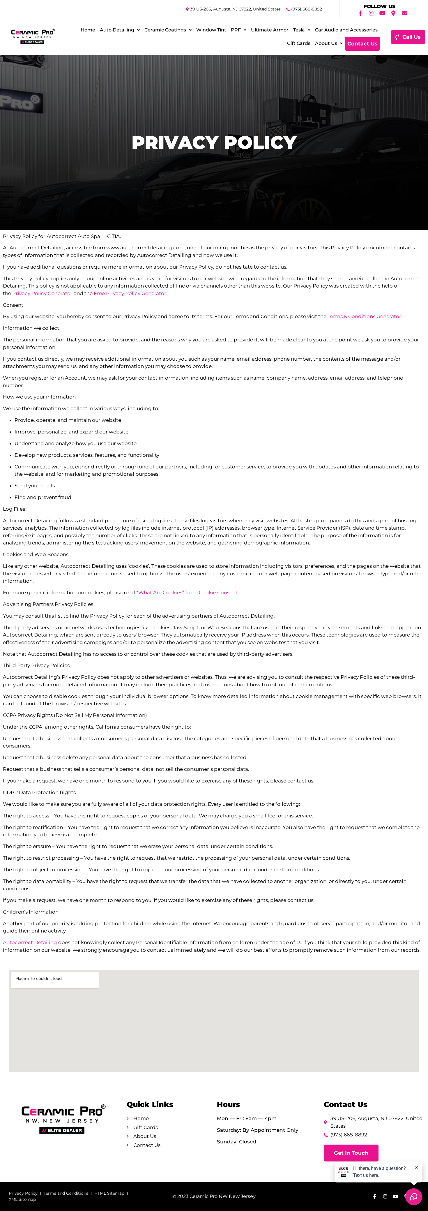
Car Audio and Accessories (346, 30)
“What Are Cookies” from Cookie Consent (187, 592)
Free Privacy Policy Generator (130, 293)
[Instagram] (371, 13)
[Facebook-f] (360, 13)
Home (88, 30)
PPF (236, 30)
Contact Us (362, 43)
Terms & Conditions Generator (364, 316)
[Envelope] (404, 13)
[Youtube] (382, 13)
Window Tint (211, 30)
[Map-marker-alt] (393, 13)
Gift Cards (298, 43)
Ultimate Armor (270, 30)
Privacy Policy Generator (42, 293)
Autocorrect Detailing (30, 942)
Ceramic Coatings (165, 30)
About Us (326, 43)
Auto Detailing (117, 30)
